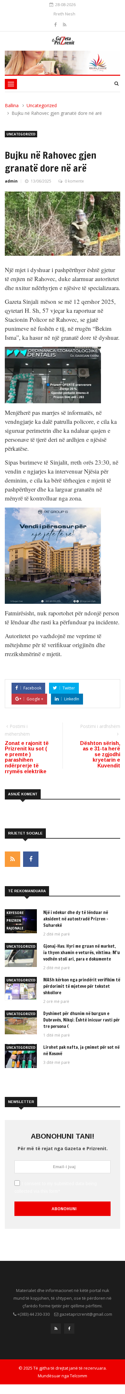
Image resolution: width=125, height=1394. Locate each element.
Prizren (13, 920)
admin (11, 181)
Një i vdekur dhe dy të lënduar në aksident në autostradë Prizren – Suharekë (75, 918)
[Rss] (64, 24)
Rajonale (14, 928)
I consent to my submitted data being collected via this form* (55, 1187)
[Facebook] (56, 24)
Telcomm (78, 1376)
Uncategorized (42, 105)
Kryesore (15, 913)
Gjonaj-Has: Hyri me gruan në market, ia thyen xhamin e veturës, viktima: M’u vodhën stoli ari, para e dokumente (81, 952)
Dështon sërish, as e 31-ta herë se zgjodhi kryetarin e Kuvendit (100, 754)
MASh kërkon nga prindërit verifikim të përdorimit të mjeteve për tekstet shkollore (81, 986)
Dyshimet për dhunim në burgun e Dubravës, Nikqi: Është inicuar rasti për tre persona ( (81, 1020)
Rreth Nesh (64, 14)
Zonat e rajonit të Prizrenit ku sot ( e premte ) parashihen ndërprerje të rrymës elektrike (27, 757)
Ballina (12, 105)
